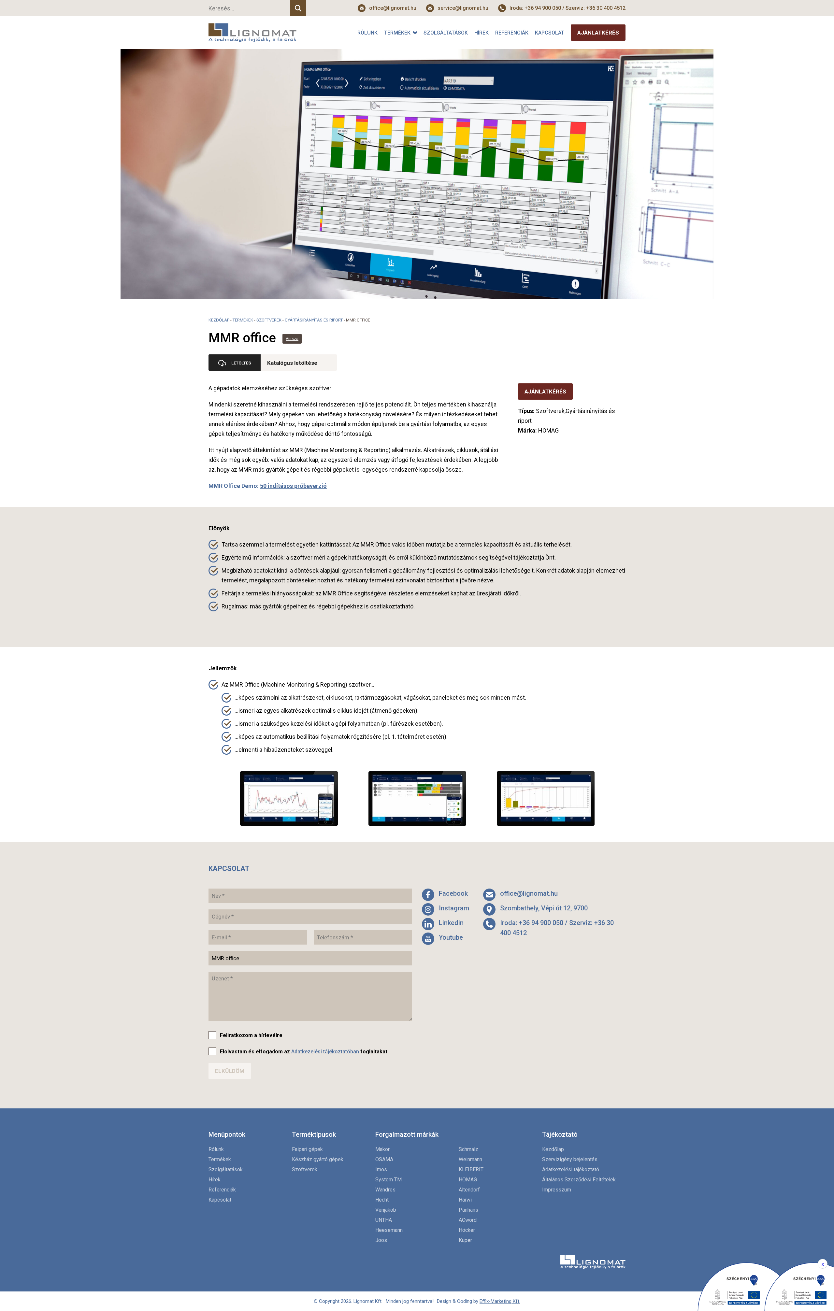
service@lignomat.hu (463, 8)
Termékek (397, 33)
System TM (388, 1179)
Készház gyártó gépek (317, 1159)
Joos (381, 1240)
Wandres (385, 1190)
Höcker (467, 1230)
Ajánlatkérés (598, 32)
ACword (468, 1220)
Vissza (292, 338)
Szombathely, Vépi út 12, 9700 (544, 908)
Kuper (465, 1240)
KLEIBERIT (471, 1169)
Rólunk (367, 33)
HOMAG (468, 1179)
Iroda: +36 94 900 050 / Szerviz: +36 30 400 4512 (568, 8)
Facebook (453, 893)
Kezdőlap (218, 320)
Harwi (465, 1200)
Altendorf (469, 1190)
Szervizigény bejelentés (569, 1159)
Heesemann (389, 1230)
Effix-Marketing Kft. (500, 1301)
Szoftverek (268, 320)
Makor (382, 1149)
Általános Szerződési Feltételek (579, 1179)
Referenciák (511, 33)
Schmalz (468, 1149)
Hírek (481, 33)
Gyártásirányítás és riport (314, 320)
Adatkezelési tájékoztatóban (325, 1051)
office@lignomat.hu (392, 8)
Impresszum (556, 1190)
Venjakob (385, 1210)
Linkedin (451, 923)
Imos (381, 1169)
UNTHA (383, 1220)
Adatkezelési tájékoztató (570, 1169)
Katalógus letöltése (292, 363)
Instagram (454, 908)
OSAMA (384, 1159)
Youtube (451, 937)
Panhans (468, 1210)
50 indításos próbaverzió (293, 485)
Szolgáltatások (446, 33)
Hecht (382, 1200)
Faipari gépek (307, 1149)
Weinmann (470, 1159)
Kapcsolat (549, 33)
